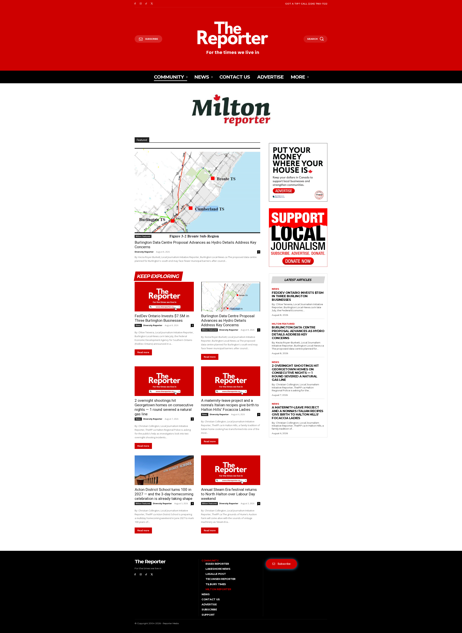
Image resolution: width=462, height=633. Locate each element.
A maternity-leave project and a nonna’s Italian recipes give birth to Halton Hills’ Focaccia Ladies (230, 405)
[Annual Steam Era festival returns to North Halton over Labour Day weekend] (230, 470)
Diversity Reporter (144, 251)
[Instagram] (141, 4)
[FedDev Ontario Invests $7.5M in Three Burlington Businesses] (164, 296)
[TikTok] (146, 4)
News (138, 325)
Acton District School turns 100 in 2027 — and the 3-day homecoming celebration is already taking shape (164, 494)
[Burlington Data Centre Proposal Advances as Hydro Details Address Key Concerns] (197, 192)
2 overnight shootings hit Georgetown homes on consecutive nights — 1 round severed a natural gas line (164, 407)
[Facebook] (135, 4)
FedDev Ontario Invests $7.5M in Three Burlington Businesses (162, 318)
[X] (152, 4)
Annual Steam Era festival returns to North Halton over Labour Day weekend (229, 494)
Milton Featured (143, 236)
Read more (143, 352)
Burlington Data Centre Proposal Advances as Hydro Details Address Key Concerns (228, 320)
